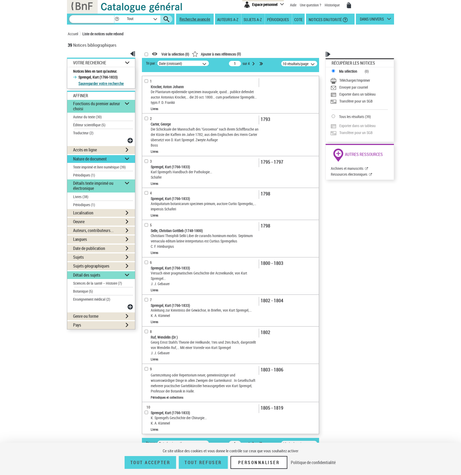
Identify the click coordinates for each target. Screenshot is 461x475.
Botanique (83, 291)
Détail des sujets (86, 275)
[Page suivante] (254, 63)
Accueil (73, 33)
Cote (298, 19)
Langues (80, 239)
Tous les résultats (351, 116)
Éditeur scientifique (89, 124)
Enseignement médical (91, 299)
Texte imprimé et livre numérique (99, 167)
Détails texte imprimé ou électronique (93, 185)
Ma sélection (348, 71)
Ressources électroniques (349, 174)
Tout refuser (203, 462)
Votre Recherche (89, 63)
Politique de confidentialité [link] (313, 462)
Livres (80, 196)
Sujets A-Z (253, 19)
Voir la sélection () (175, 54)
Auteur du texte (87, 116)
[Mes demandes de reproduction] (349, 5)
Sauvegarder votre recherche (101, 83)
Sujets (78, 257)
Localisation (83, 213)
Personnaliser (259, 462)
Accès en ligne (85, 150)
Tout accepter (150, 462)
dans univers (372, 20)
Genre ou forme (85, 316)
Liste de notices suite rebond (103, 33)
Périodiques (278, 19)
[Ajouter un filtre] (131, 140)
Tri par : (151, 63)
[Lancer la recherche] (166, 19)
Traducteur (83, 132)
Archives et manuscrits (347, 168)
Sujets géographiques (91, 266)
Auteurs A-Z (227, 19)
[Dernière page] (262, 63)
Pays (77, 325)
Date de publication (89, 248)
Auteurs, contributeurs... (93, 230)
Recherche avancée (195, 19)
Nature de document (90, 159)
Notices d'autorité (325, 19)
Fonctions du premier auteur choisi (96, 106)
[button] (116, 19)
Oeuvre (79, 222)
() (221, 53)
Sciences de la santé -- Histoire (97, 283)
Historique (332, 4)
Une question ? (311, 4)
